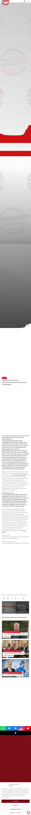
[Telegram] (9, 728)
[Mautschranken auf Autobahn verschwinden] (15, 649)
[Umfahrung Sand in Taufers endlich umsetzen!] (15, 630)
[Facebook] (15, 728)
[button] (24, 1)
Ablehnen (15, 805)
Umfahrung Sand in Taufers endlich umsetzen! (15, 635)
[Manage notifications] (28, 812)
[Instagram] (22, 728)
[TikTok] (15, 733)
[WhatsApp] (3, 728)
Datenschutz (12, 812)
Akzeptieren (15, 801)
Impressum (19, 812)
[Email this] (4, 598)
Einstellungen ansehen (15, 809)
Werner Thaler (23, 595)
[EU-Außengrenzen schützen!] (15, 668)
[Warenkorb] (28, 1)
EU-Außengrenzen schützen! (13, 675)
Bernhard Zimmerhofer (13, 595)
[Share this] (8, 598)
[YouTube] (28, 728)
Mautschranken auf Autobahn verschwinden (13, 654)
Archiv (5, 595)
